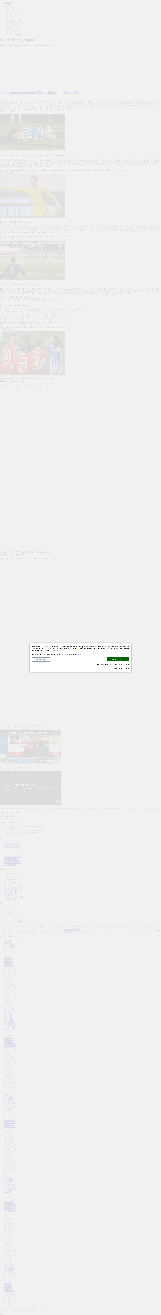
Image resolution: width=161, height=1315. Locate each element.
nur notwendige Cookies (41, 659)
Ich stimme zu (118, 659)
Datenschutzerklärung (73, 654)
